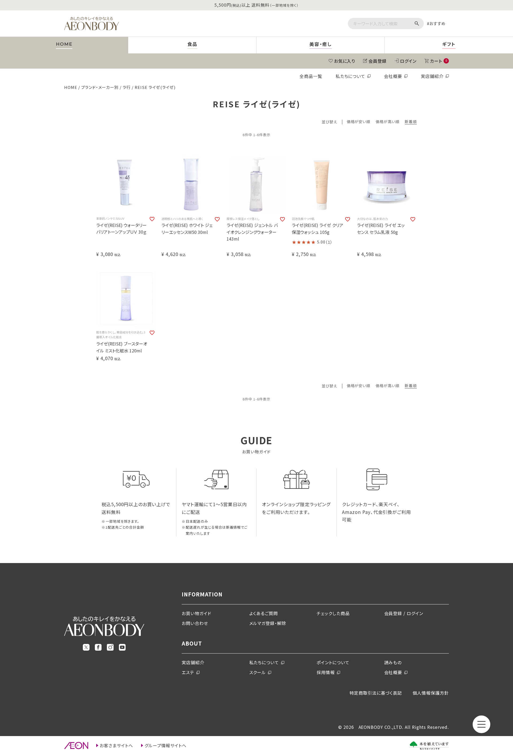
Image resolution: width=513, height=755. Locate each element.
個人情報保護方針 (431, 693)
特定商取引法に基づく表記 (375, 693)
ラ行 (127, 87)
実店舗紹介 (432, 76)
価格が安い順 (359, 122)
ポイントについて (333, 662)
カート (438, 61)
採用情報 (326, 672)
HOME (70, 87)
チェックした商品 (333, 613)
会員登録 (377, 61)
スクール (257, 672)
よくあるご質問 (263, 613)
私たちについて (351, 76)
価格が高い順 (387, 122)
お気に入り (344, 61)
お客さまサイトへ (116, 745)
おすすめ (437, 23)
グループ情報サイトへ (166, 745)
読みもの (393, 662)
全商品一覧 (311, 76)
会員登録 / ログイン (403, 613)
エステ (188, 672)
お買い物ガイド (196, 613)
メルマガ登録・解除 (267, 623)
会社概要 (393, 76)
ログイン (408, 61)
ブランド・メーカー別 (100, 87)
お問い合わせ (195, 623)
